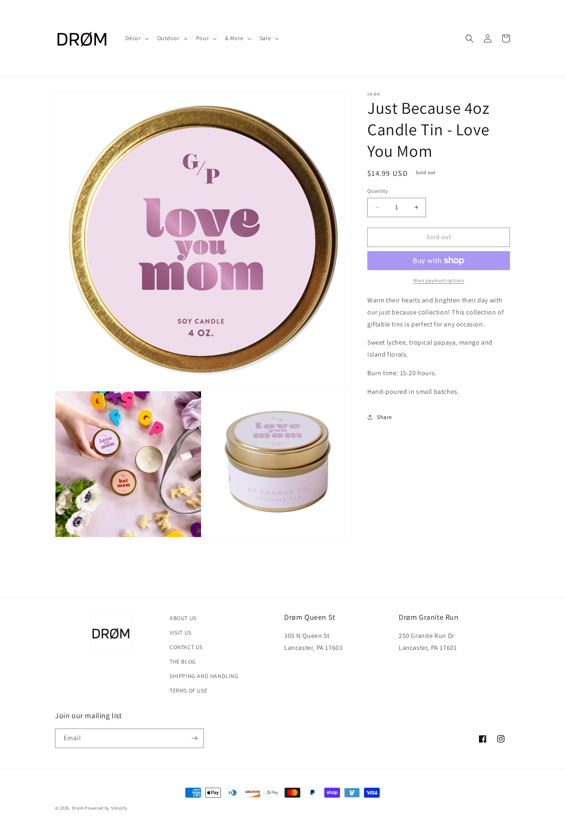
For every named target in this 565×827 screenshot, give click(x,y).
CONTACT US (186, 647)
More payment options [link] (438, 280)
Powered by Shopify (106, 808)
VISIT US (181, 632)
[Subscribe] (194, 738)
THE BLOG (183, 661)
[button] (136, 38)
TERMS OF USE (188, 690)
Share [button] (384, 416)
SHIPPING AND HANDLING (204, 676)
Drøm (78, 808)
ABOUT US (183, 618)
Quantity (377, 190)
